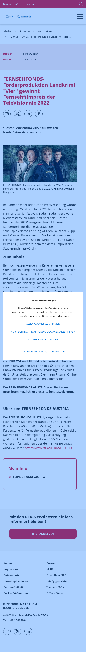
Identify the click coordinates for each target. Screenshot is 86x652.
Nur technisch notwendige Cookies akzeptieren (43, 331)
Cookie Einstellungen (43, 339)
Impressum (58, 351)
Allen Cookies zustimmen (43, 323)
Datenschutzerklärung (34, 351)
